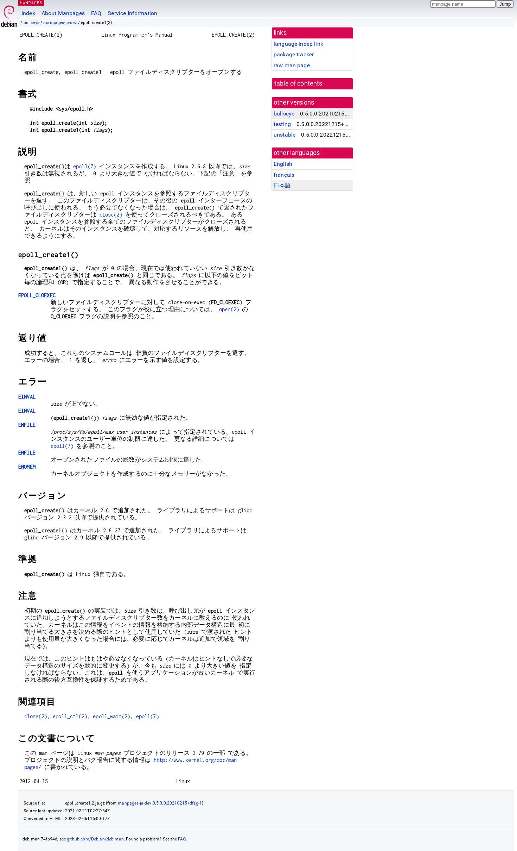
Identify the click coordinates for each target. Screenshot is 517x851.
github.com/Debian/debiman (95, 839)
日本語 (282, 185)
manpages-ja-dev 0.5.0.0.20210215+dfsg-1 (160, 803)
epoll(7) (84, 166)
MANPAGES (31, 2)
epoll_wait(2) (111, 716)
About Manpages (63, 13)
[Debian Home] (9, 14)
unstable (284, 134)
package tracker (294, 54)
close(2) (111, 215)
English (283, 164)
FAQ (96, 13)
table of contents (298, 83)
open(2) (229, 309)
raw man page (292, 65)
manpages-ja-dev (60, 22)
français (284, 174)
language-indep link (298, 43)
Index (28, 13)
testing (282, 124)
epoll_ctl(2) (70, 716)
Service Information (132, 13)
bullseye (31, 22)
